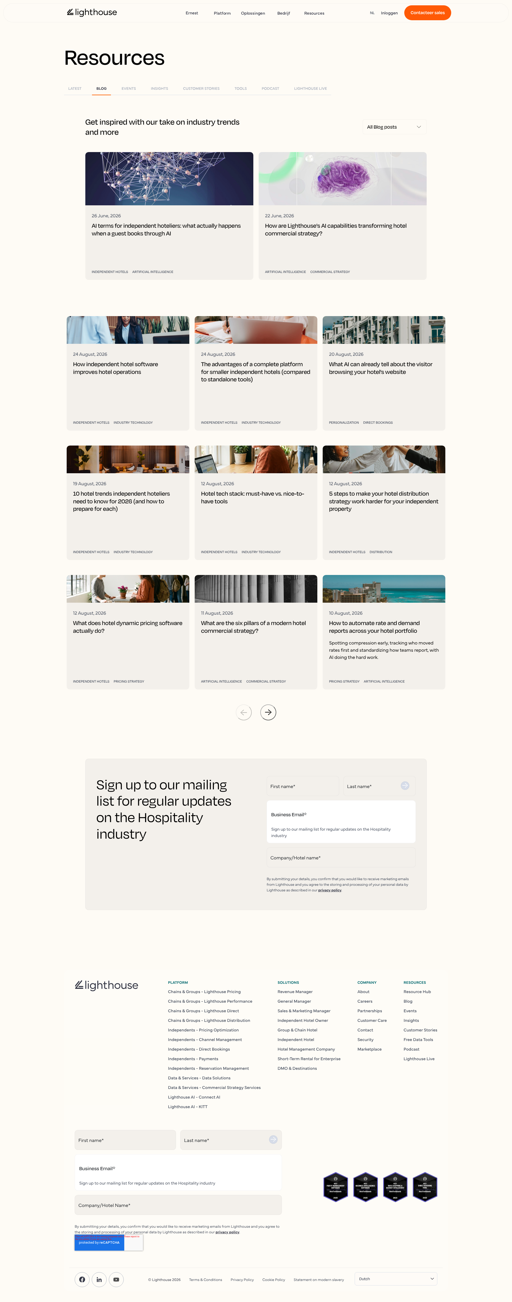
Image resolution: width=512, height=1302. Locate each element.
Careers (364, 1001)
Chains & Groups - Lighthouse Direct (203, 1011)
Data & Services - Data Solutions (199, 1078)
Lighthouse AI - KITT (187, 1106)
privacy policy (329, 889)
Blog (408, 1001)
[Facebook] (82, 1279)
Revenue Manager (295, 991)
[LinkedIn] (99, 1279)
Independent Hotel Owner (303, 1020)
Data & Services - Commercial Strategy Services (214, 1087)
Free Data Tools (418, 1039)
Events (410, 1011)
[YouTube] (116, 1279)
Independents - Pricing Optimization (203, 1030)
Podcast (411, 1049)
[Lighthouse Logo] (92, 13)
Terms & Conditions (205, 1279)
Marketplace (369, 1049)
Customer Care (372, 1020)
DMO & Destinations (297, 1068)
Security (365, 1039)
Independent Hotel (296, 1039)
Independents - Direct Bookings (199, 1049)
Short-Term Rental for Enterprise (309, 1059)
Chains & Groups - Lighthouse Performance (210, 1001)
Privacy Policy (242, 1279)
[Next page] (268, 712)
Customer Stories (420, 1030)
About (363, 991)
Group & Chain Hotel (297, 1030)
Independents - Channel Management (205, 1039)
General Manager (294, 1001)
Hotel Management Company (306, 1049)
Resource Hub (417, 991)
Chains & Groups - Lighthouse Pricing (204, 991)
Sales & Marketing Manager (304, 1011)
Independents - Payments (193, 1059)
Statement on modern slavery (319, 1279)
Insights (411, 1020)
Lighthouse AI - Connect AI (194, 1097)
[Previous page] (244, 712)
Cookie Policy (273, 1279)
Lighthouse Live (419, 1059)
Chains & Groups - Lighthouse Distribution (209, 1020)
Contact (365, 1030)
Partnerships (369, 1011)
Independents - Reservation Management (208, 1068)
